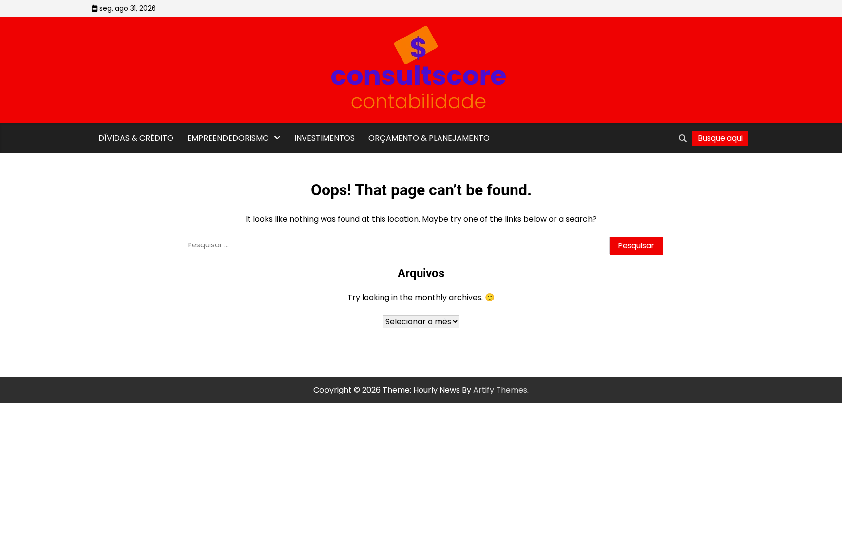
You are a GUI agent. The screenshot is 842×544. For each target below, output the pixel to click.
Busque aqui (720, 138)
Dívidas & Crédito (135, 138)
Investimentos (324, 138)
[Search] (682, 138)
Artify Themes (500, 389)
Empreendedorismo (228, 138)
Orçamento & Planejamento (429, 138)
